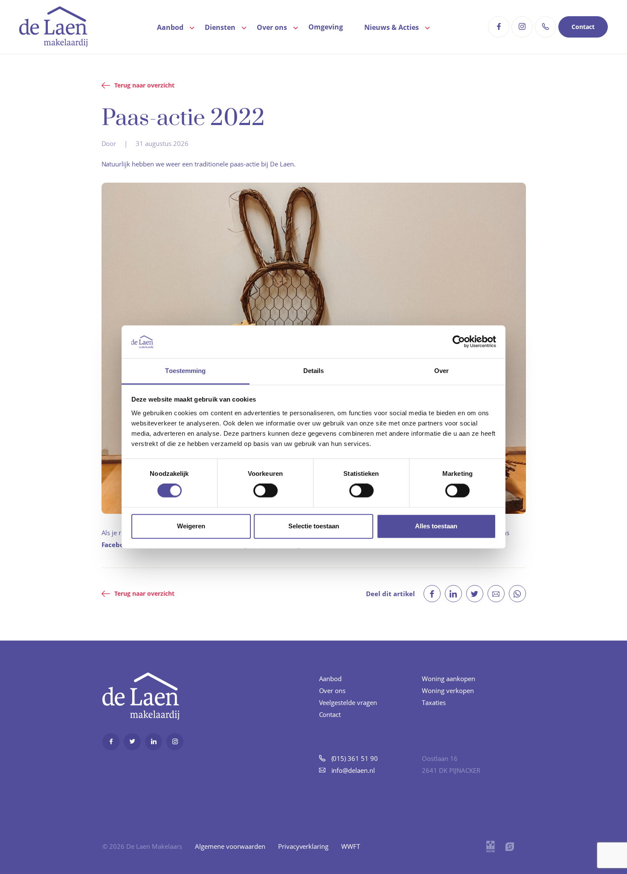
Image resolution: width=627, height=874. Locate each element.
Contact (583, 27)
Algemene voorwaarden (230, 846)
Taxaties (434, 702)
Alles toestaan (436, 526)
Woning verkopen (448, 690)
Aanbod (170, 27)
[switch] (265, 491)
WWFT (350, 846)
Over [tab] (441, 370)
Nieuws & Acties (391, 27)
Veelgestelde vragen (348, 702)
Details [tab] (313, 370)
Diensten (220, 27)
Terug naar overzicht (144, 85)
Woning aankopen (448, 678)
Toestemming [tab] (185, 370)
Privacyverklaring (303, 846)
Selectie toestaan (313, 526)
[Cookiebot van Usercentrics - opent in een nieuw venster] (458, 341)
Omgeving (325, 27)
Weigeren (191, 526)
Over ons (272, 27)
